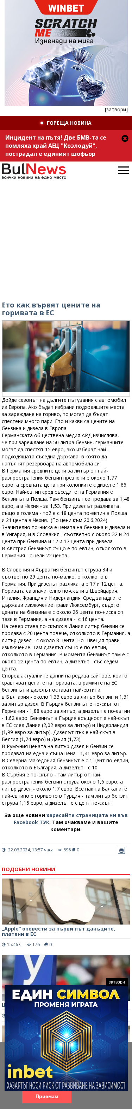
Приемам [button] (47, 1096)
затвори (117, 982)
